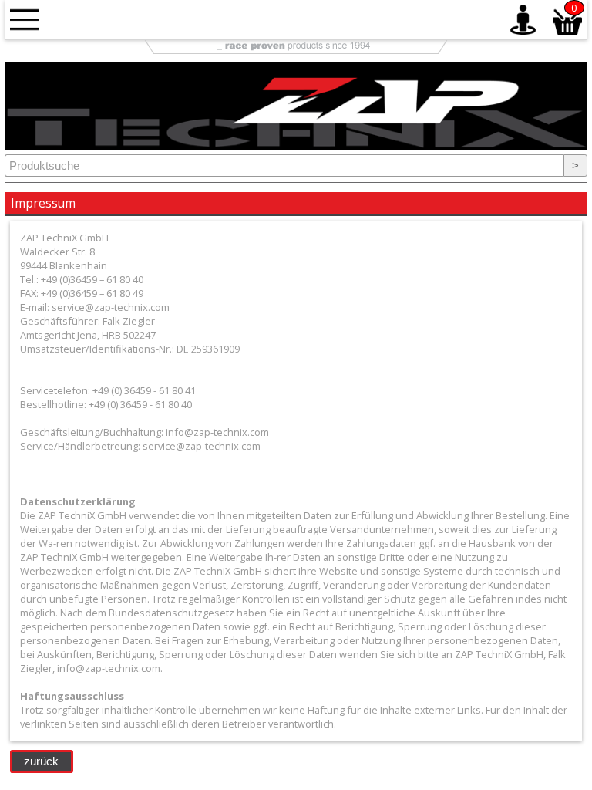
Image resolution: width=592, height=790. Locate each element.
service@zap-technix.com (202, 446)
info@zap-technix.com (217, 432)
